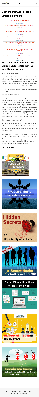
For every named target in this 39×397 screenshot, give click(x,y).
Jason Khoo (25, 393)
